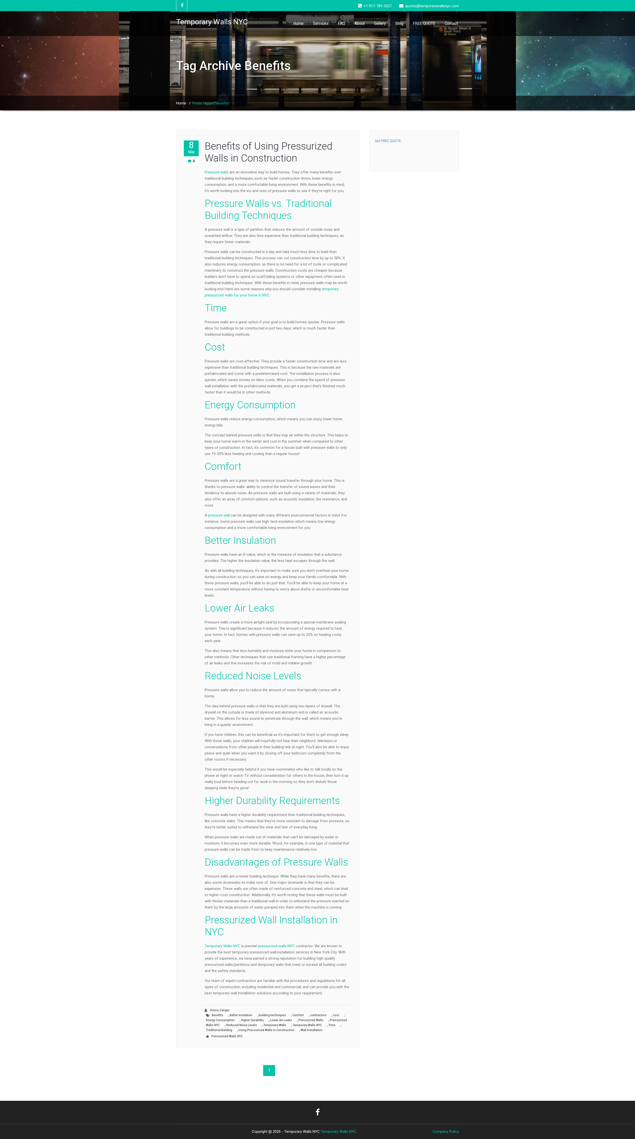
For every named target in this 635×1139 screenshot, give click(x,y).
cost (336, 1015)
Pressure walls (216, 172)
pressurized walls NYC (276, 946)
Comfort (298, 1015)
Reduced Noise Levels (241, 1025)
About (359, 23)
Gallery (380, 23)
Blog (399, 23)
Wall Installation (311, 1030)
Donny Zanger (219, 1010)
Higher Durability (252, 1020)
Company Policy (446, 1131)
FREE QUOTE (424, 23)
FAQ (341, 23)
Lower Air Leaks (281, 1020)
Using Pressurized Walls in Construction (266, 1030)
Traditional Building (219, 1030)
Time (331, 1025)
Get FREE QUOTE (388, 141)
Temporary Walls (274, 1025)
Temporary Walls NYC (222, 946)
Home (298, 23)
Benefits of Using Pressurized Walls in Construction (268, 152)
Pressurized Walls (310, 1020)
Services (320, 23)
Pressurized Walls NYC (227, 1036)
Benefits (217, 1015)
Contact (451, 23)
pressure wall (219, 515)
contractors (318, 1015)
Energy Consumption (220, 1020)
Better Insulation (241, 1015)
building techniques (272, 1015)
